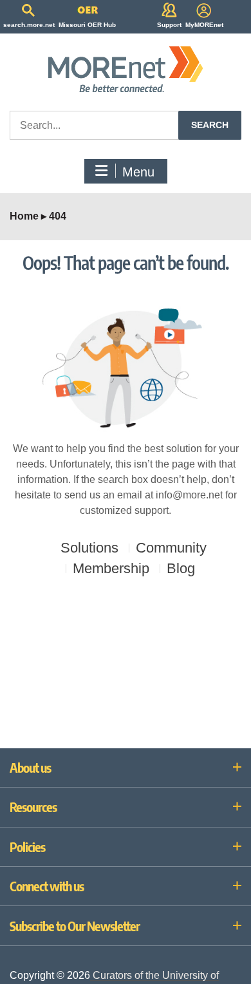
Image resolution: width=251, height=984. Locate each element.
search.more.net (29, 24)
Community (171, 548)
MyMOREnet (204, 24)
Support (169, 24)
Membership (111, 568)
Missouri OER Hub (87, 24)
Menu (138, 172)
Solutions (89, 548)
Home (24, 216)
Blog (181, 568)
